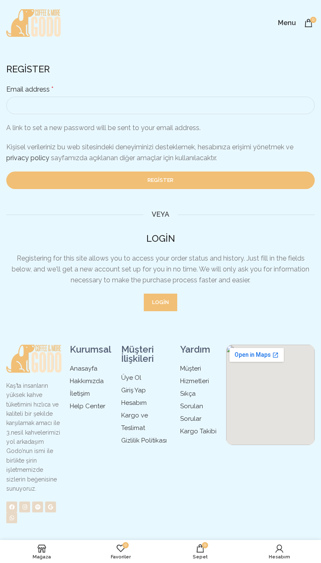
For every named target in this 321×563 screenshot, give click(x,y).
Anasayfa (83, 368)
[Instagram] (24, 507)
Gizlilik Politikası (144, 440)
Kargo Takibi (198, 431)
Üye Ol (131, 377)
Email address (30, 89)
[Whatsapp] (11, 517)
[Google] (50, 507)
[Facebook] (11, 507)
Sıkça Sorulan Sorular (191, 406)
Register (160, 180)
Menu (287, 23)
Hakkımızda (87, 381)
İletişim (80, 393)
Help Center (87, 406)
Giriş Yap (133, 390)
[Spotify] (37, 507)
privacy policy (27, 158)
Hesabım (134, 403)
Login (160, 302)
